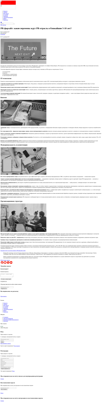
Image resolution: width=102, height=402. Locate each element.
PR (1, 260)
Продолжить (4, 296)
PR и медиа (6, 13)
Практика (5, 16)
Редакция (3, 34)
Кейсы (4, 18)
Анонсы (5, 12)
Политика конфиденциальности (11, 319)
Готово (2, 378)
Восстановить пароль (6, 343)
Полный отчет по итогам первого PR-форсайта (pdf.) (13, 250)
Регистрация (17, 345)
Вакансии (5, 19)
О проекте (5, 317)
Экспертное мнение (8, 17)
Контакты (5, 321)
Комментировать (5, 271)
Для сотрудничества (8, 318)
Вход (13, 371)
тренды (8, 260)
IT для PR (5, 14)
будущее (4, 260)
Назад (2, 393)
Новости (5, 11)
